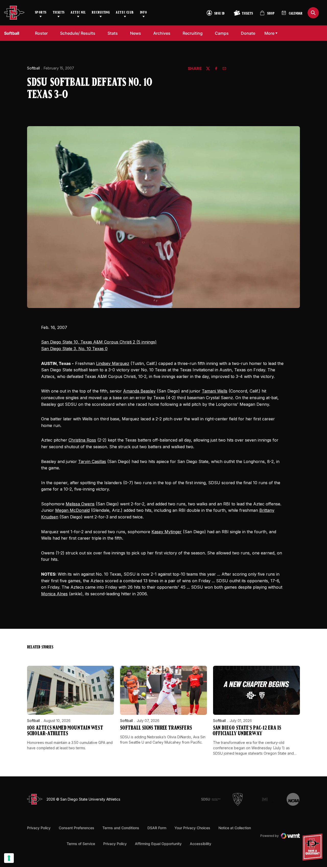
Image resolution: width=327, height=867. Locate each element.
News (135, 33)
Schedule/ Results (77, 33)
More (269, 33)
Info (143, 13)
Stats (113, 33)
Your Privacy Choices (192, 828)
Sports (40, 13)
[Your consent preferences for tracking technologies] (9, 858)
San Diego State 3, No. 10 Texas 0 (74, 348)
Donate (248, 33)
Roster (41, 33)
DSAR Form (156, 828)
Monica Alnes (54, 593)
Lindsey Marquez (112, 363)
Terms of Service (81, 843)
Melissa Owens (80, 503)
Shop (267, 15)
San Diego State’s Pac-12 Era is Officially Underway (247, 731)
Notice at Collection (234, 828)
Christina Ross (82, 440)
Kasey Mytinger (166, 531)
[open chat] (314, 847)
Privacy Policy (39, 828)
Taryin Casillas (92, 461)
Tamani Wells (214, 391)
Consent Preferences (76, 828)
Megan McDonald (72, 510)
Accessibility (200, 843)
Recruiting (101, 13)
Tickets (59, 13)
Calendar (295, 14)
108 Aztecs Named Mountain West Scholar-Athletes (65, 731)
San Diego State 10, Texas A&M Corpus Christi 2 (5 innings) (99, 342)
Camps (222, 33)
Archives (161, 33)
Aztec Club (125, 13)
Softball (33, 68)
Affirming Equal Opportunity (158, 843)
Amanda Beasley (139, 391)
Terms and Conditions (120, 828)
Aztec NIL (78, 13)
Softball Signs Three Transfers (156, 728)
